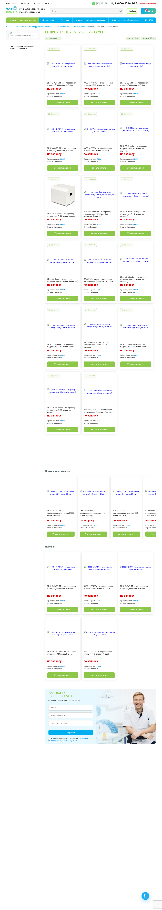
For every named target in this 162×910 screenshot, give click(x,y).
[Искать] (120, 11)
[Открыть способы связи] (145, 896)
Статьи (37, 4)
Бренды (149, 20)
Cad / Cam (65, 20)
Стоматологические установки (22, 20)
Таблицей (145, 38)
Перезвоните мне (148, 3)
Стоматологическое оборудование (90, 20)
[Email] (102, 3)
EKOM (62, 94)
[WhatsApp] (93, 3)
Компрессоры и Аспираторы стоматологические (22, 47)
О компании (11, 4)
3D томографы (48, 20)
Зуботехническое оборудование (125, 20)
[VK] (106, 3)
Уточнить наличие (62, 102)
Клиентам (25, 4)
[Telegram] (97, 3)
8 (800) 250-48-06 (126, 3)
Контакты (48, 4)
